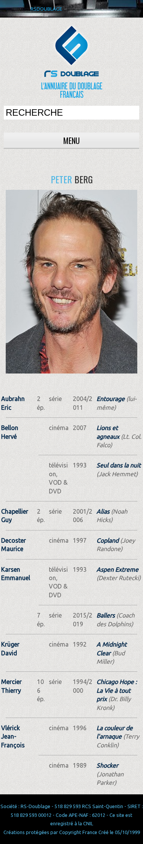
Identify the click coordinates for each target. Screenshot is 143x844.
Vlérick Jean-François (13, 736)
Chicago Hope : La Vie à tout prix (116, 690)
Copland (107, 540)
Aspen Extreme (117, 569)
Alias (102, 511)
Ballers (105, 615)
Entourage (110, 398)
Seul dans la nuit (118, 465)
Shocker (107, 765)
